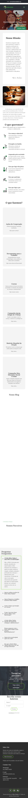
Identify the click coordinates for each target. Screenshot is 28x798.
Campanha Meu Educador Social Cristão (14, 374)
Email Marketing (11, 712)
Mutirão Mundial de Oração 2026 (14, 22)
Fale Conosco (8, 756)
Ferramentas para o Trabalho (14, 254)
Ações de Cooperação (14, 224)
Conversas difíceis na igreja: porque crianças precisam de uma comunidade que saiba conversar (13, 417)
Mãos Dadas (15, 794)
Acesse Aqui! (21, 28)
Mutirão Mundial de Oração (14, 344)
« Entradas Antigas (7, 521)
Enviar (14, 709)
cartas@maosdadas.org (9, 774)
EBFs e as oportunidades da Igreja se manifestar (13, 456)
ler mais (10, 433)
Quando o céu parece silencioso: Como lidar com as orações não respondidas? (13, 496)
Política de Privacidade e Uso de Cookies (13, 760)
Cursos (14, 284)
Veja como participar (16, 686)
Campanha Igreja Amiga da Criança (14, 314)
